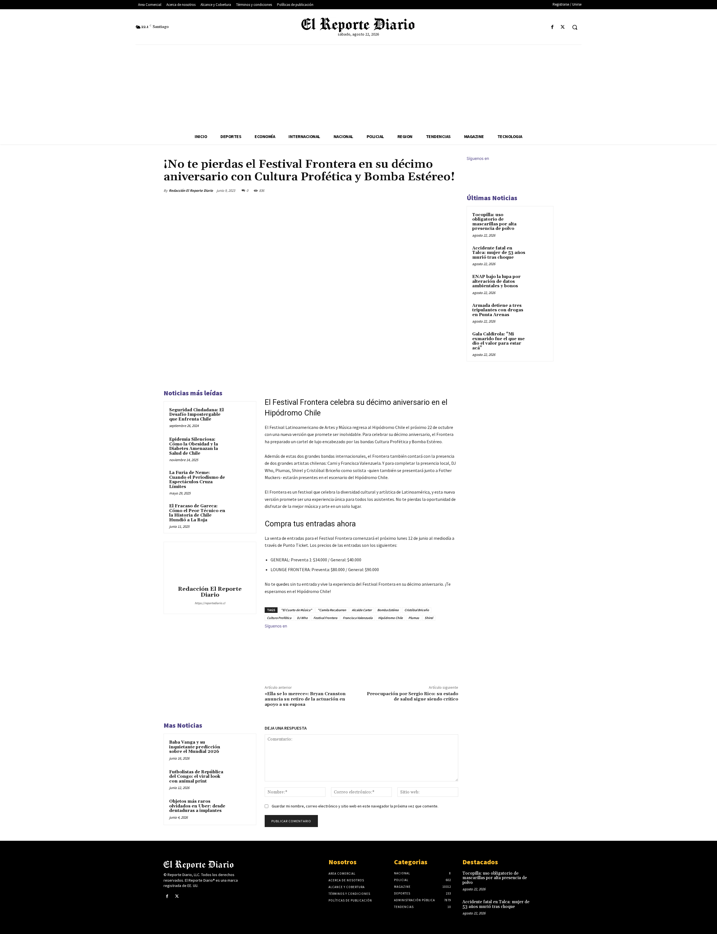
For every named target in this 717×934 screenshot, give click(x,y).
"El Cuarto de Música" (296, 610)
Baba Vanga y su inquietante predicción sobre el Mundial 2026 (194, 747)
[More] (452, 190)
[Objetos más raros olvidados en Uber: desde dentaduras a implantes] (240, 808)
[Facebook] (552, 27)
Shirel (429, 618)
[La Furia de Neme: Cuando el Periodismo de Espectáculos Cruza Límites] (240, 480)
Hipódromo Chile (390, 618)
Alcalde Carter (362, 610)
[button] (574, 27)
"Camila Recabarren (332, 610)
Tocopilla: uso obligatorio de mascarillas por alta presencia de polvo (494, 222)
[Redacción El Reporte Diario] (210, 565)
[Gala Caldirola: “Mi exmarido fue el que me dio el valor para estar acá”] (538, 341)
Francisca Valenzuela (358, 618)
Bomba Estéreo (388, 610)
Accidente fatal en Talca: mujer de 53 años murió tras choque (498, 253)
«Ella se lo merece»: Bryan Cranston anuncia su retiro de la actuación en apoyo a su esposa (305, 699)
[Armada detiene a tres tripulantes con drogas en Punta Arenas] (538, 312)
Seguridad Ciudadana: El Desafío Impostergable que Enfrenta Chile (196, 414)
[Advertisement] (358, 87)
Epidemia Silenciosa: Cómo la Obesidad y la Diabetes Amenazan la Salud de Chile (193, 446)
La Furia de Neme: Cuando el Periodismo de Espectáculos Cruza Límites (197, 479)
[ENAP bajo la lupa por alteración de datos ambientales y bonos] (538, 283)
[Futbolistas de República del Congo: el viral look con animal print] (240, 779)
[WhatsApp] (439, 190)
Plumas (413, 618)
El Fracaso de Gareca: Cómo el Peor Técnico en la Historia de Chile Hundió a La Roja (197, 513)
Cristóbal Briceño (416, 610)
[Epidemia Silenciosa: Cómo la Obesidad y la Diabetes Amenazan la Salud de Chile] (240, 446)
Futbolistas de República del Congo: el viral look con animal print (196, 776)
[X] (563, 27)
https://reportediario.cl (210, 603)
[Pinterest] (426, 190)
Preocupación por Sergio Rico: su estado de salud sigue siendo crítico (412, 696)
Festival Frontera (325, 618)
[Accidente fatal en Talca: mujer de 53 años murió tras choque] (538, 255)
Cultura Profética (279, 618)
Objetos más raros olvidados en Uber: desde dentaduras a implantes (197, 806)
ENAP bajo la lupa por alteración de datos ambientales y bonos (496, 281)
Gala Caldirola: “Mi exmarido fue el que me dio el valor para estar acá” (498, 341)
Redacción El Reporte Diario (191, 190)
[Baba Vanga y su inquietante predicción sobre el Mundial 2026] (240, 749)
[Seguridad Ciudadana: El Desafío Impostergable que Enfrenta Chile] (240, 417)
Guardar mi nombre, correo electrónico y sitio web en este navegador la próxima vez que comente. (355, 806)
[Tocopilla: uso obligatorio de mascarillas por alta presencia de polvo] (538, 221)
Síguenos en (276, 626)
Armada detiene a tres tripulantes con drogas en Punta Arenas (497, 310)
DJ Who (302, 618)
